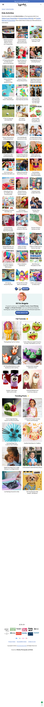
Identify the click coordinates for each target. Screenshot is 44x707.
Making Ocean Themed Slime (9, 18)
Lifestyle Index (10, 9)
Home (3, 9)
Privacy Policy (12, 641)
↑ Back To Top (32, 641)
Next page (25, 288)
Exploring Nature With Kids (26, 18)
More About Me (22, 312)
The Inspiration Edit (21, 645)
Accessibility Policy (22, 641)
